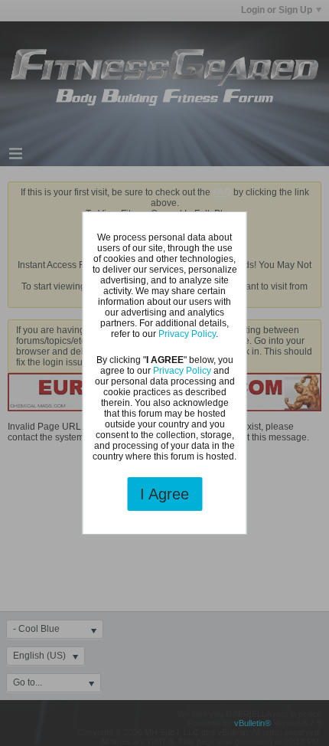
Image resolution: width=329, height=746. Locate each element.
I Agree (164, 494)
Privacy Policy (187, 334)
